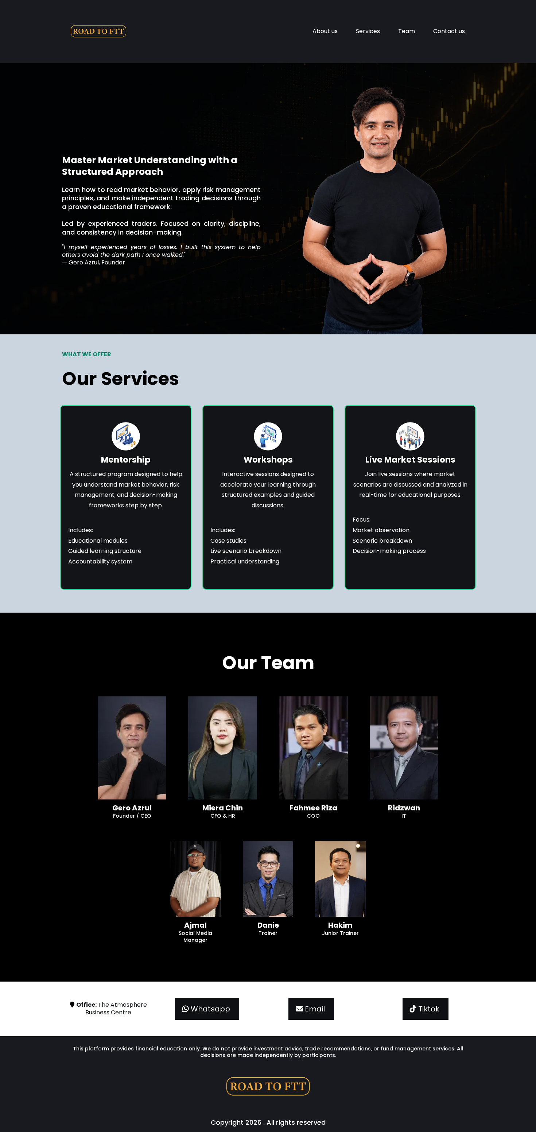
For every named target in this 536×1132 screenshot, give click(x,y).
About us (325, 31)
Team (406, 31)
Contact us (449, 31)
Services (368, 31)
